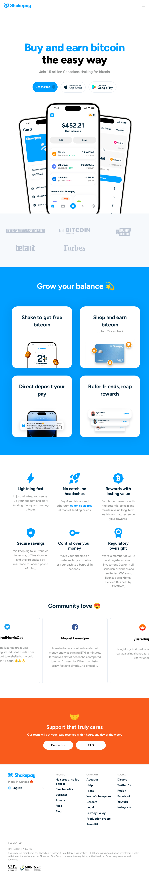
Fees (59, 805)
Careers (91, 802)
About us (92, 779)
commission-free (81, 505)
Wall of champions (98, 796)
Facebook (124, 796)
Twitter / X (124, 785)
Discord (122, 779)
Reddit (121, 790)
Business (61, 795)
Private (60, 800)
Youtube (122, 801)
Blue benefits (64, 789)
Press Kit (92, 824)
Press (90, 791)
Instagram (124, 807)
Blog (59, 811)
